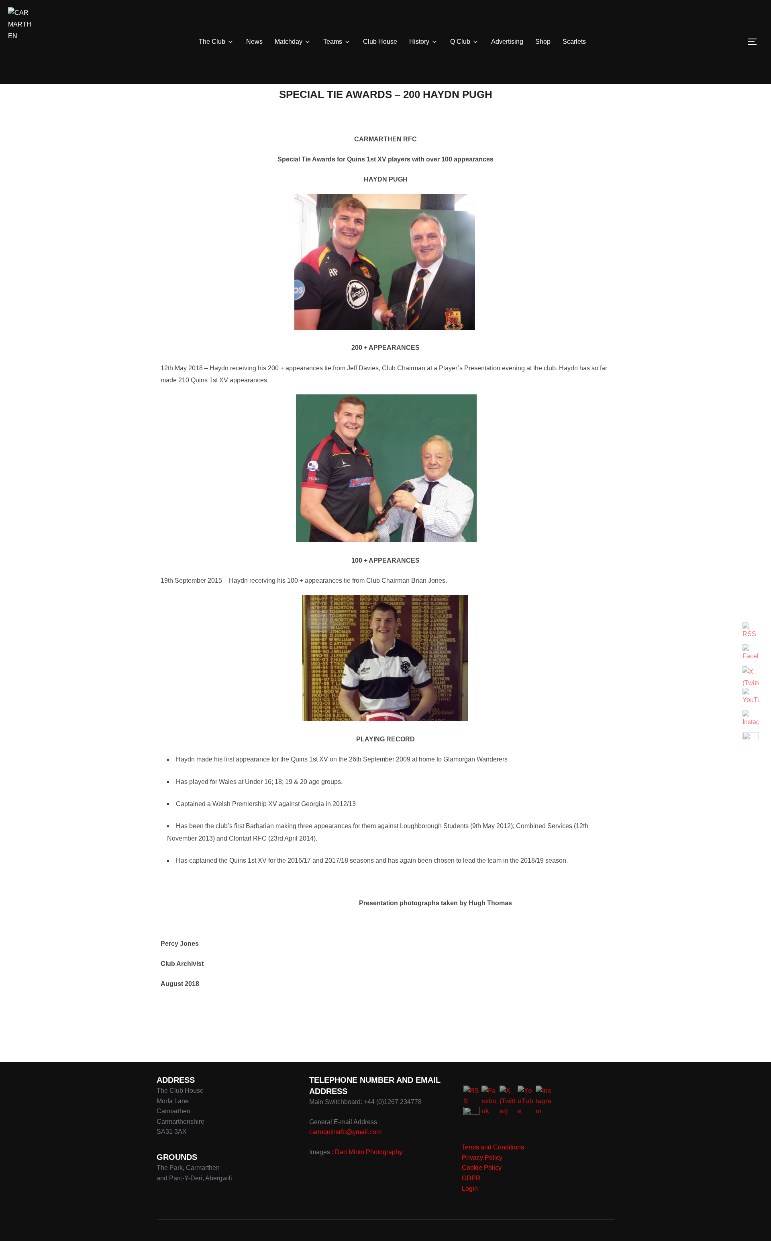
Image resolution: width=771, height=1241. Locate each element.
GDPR (471, 1178)
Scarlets (574, 41)
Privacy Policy (482, 1157)
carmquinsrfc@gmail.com (345, 1132)
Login (470, 1188)
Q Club (460, 41)
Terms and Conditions (493, 1147)
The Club (212, 41)
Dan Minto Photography (368, 1152)
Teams (332, 41)
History (419, 41)
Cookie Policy (482, 1167)
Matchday (288, 41)
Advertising (507, 41)
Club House (380, 41)
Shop (543, 41)
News (254, 41)
